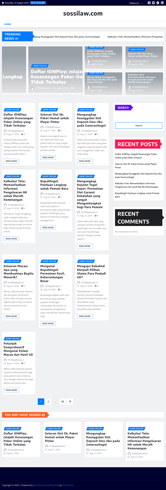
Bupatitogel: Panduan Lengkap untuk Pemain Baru (54, 184)
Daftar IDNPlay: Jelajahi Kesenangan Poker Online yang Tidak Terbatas (42, 77)
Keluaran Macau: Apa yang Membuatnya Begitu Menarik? (19, 271)
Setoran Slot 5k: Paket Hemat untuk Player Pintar (143, 54)
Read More (11, 161)
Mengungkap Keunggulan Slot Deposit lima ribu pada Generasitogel (102, 79)
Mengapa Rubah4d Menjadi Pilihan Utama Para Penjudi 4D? (91, 271)
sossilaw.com (83, 13)
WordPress (38, 485)
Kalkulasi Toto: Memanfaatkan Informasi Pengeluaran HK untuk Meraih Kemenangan (142, 78)
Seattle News (52, 485)
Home (7, 24)
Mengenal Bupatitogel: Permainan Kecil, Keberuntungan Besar (52, 273)
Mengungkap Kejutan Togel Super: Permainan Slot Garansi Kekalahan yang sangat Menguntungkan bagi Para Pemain (90, 194)
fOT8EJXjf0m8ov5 (18, 88)
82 (62, 401)
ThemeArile (67, 485)
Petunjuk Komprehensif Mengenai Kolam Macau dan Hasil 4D (18, 349)
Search (123, 107)
